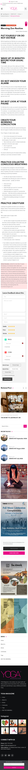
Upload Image (6, 365)
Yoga (2, 655)
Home (2, 640)
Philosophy (15, 415)
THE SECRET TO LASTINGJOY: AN (11, 417)
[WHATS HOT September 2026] (4, 437)
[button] (23, 388)
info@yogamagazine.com (10, 745)
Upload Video (6, 369)
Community (3, 651)
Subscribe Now (14, 553)
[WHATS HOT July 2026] (4, 457)
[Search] (25, 8)
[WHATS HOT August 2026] (4, 447)
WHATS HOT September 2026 (18, 438)
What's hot (12, 436)
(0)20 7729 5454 (9, 743)
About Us (3, 644)
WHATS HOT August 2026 (17, 448)
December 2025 (8, 415)
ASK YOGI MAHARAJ (6, 659)
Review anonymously (9, 375)
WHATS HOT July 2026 (16, 458)
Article (2, 415)
